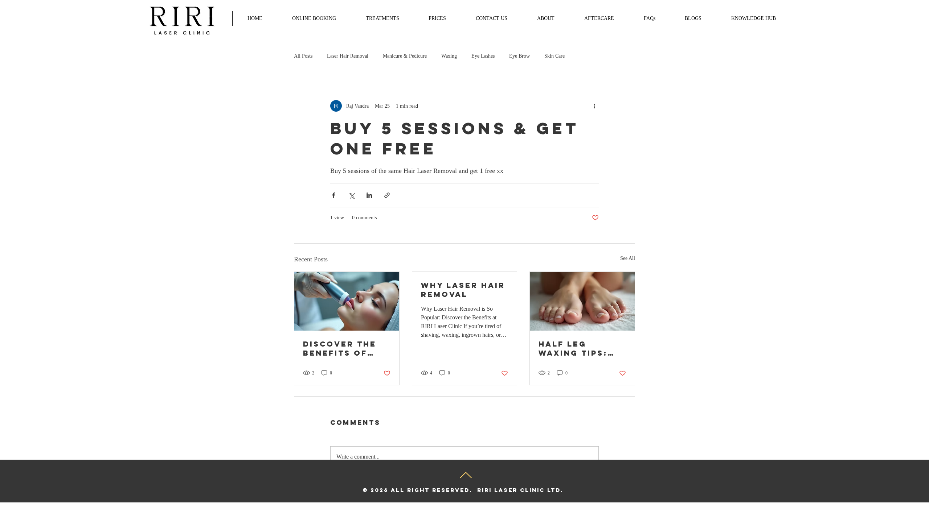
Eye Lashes (483, 56)
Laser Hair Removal (347, 56)
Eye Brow (519, 56)
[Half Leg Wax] (582, 301)
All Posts (303, 56)
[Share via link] (387, 195)
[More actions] (594, 106)
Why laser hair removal (463, 290)
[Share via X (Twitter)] (351, 195)
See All (627, 258)
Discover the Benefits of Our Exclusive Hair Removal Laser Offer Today (342, 348)
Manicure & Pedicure (405, 56)
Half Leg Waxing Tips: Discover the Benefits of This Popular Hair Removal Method (576, 348)
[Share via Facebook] (333, 195)
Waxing (449, 56)
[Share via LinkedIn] (369, 195)
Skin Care (554, 56)
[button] (437, 18)
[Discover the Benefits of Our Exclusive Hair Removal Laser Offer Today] (346, 301)
